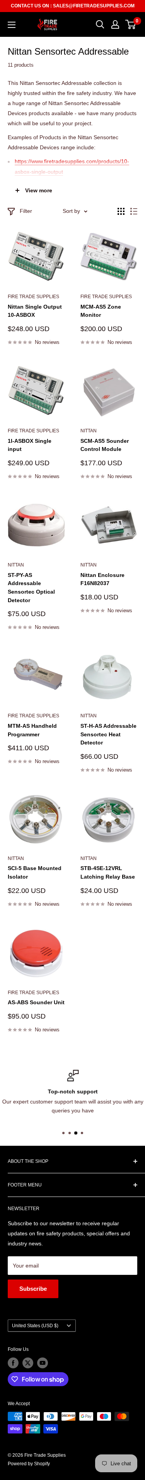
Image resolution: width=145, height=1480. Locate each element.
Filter (26, 211)
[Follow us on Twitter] (27, 1362)
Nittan (16, 565)
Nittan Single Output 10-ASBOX (35, 311)
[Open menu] (11, 25)
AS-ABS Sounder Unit (36, 1002)
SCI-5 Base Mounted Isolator (34, 872)
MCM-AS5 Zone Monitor (100, 311)
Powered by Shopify (29, 1463)
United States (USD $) (35, 1325)
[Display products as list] (133, 211)
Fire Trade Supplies (33, 296)
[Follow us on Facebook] (13, 1362)
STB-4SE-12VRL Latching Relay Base (107, 872)
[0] (131, 24)
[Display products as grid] (121, 211)
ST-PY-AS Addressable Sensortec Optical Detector (31, 587)
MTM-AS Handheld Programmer (32, 730)
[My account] (115, 24)
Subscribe (33, 1288)
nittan (88, 430)
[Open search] (100, 24)
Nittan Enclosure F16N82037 (102, 579)
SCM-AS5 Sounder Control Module (104, 445)
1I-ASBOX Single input (29, 445)
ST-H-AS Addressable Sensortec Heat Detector (108, 734)
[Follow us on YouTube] (42, 1362)
